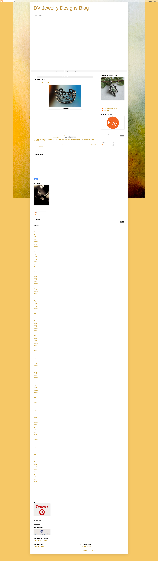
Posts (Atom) (41, 146)
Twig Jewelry (51, 140)
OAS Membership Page (86, 546)
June (34, 231)
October (35, 244)
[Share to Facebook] (73, 137)
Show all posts (74, 77)
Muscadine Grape (76, 139)
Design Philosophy (53, 71)
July (34, 229)
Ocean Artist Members (39, 546)
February (35, 237)
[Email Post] (66, 137)
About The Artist (42, 71)
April (35, 234)
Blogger (93, 550)
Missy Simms (107, 110)
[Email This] (69, 137)
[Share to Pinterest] (75, 137)
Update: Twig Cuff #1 (42, 82)
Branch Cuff (39, 139)
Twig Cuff (46, 140)
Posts (104, 142)
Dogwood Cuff (64, 139)
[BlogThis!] (70, 137)
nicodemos (85, 550)
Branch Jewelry (45, 139)
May (34, 232)
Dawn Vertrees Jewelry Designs (54, 139)
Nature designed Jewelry (85, 139)
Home (33, 71)
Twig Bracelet (41, 140)
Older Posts (93, 144)
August (35, 227)
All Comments (106, 145)
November (36, 242)
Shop (62, 71)
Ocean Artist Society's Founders (41, 540)
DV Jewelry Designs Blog (61, 8)
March (35, 236)
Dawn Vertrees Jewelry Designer (110, 108)
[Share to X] (72, 137)
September (36, 246)
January (35, 239)
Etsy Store (68, 71)
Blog (74, 71)
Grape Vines (70, 139)
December (36, 241)
